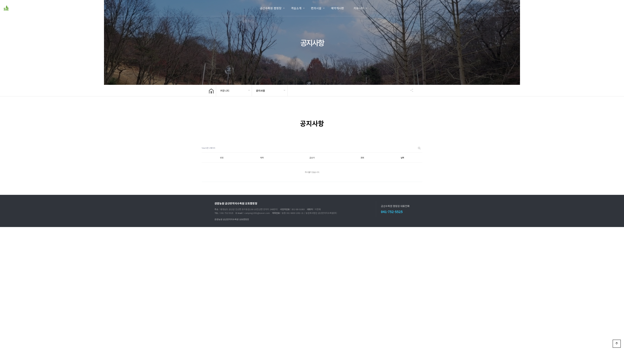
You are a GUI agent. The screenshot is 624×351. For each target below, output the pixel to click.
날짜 (402, 157)
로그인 (607, 8)
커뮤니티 (359, 8)
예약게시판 (337, 8)
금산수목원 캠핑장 (270, 8)
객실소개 (296, 8)
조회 (362, 157)
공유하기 (410, 90)
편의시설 (316, 8)
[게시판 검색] (419, 148)
